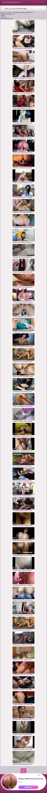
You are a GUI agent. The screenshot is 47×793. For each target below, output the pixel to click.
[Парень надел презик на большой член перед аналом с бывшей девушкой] (23, 175)
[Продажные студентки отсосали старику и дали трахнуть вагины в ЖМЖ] (23, 429)
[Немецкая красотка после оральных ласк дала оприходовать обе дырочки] (23, 667)
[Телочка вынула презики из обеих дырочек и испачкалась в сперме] (23, 623)
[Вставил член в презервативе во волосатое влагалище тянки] (23, 86)
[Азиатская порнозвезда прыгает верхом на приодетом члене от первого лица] (23, 146)
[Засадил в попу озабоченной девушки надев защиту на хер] (23, 26)
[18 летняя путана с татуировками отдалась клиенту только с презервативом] (23, 190)
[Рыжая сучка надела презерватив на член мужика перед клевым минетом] (23, 265)
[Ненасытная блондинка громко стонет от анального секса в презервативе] (23, 369)
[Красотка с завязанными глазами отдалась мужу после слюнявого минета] (23, 444)
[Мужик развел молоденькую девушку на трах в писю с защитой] (23, 280)
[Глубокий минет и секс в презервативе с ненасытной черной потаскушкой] (23, 548)
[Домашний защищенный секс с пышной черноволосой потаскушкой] (23, 757)
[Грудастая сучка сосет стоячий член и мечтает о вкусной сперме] (23, 742)
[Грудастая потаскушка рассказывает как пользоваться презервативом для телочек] (23, 324)
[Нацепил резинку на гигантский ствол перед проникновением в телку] (23, 71)
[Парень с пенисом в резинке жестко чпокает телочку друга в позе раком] (23, 160)
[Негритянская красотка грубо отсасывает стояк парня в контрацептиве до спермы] (23, 116)
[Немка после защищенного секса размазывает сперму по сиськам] (23, 488)
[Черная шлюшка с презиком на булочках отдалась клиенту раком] (23, 682)
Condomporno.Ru (11, 3)
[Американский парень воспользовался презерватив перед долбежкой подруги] (23, 220)
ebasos (3, 15)
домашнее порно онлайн (21, 12)
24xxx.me (4, 17)
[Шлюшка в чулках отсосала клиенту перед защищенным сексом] (23, 638)
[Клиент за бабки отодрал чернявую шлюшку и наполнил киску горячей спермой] (23, 339)
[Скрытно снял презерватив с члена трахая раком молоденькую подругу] (23, 205)
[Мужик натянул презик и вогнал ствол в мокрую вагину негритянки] (23, 652)
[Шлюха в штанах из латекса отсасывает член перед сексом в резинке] (23, 131)
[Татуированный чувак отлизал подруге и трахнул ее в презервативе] (23, 503)
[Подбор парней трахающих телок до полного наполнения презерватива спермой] (23, 310)
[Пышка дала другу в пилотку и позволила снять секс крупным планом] (23, 563)
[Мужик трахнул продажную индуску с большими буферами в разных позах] (23, 474)
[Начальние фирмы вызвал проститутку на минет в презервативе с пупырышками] (23, 101)
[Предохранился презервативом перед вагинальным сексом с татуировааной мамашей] (23, 41)
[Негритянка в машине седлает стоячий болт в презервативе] (23, 712)
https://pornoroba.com (7, 14)
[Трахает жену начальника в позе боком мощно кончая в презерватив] (23, 250)
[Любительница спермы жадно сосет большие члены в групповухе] (23, 518)
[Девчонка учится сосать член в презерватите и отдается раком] (23, 608)
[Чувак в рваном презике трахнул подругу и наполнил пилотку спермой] (23, 697)
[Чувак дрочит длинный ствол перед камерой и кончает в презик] (23, 354)
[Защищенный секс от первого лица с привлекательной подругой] (23, 578)
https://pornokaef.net (7, 19)
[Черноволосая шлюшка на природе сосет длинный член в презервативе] (23, 384)
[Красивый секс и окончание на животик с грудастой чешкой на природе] (23, 459)
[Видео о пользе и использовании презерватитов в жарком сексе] (23, 593)
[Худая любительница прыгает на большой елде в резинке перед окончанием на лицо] (23, 56)
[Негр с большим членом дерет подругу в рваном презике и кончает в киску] (23, 399)
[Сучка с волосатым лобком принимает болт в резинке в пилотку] (23, 727)
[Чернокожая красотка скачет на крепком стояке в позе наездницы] (23, 533)
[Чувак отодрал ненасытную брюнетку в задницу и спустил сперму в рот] (23, 414)
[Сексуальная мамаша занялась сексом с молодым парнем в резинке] (23, 295)
